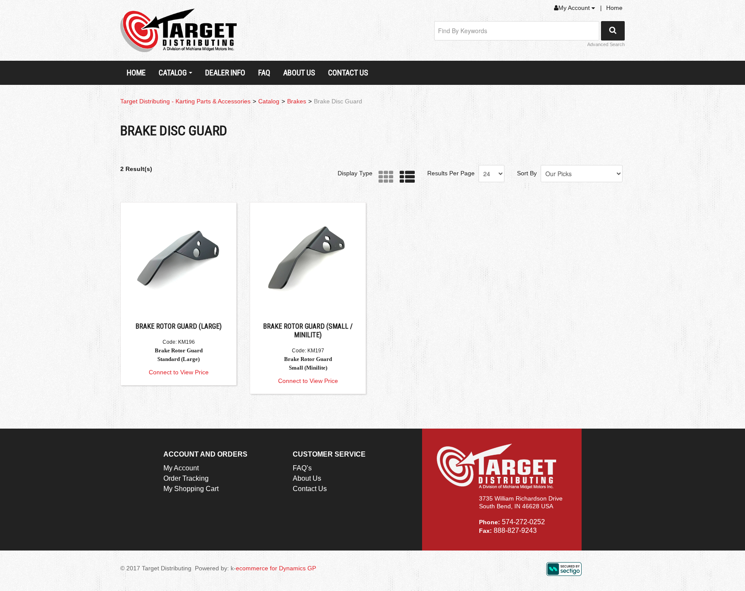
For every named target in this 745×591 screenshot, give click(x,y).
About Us (299, 72)
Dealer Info (225, 72)
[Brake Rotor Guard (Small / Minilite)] (307, 260)
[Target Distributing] (178, 30)
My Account (575, 7)
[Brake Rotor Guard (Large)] (178, 260)
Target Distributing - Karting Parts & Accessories (185, 101)
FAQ (264, 72)
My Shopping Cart (191, 488)
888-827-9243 (515, 530)
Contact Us (348, 72)
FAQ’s (302, 468)
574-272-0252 (523, 522)
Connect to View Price (179, 372)
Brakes (296, 101)
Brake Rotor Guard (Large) (178, 326)
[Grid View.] (384, 177)
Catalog (173, 72)
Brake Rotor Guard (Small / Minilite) (308, 330)
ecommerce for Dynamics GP (276, 568)
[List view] (405, 177)
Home (614, 7)
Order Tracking (186, 478)
